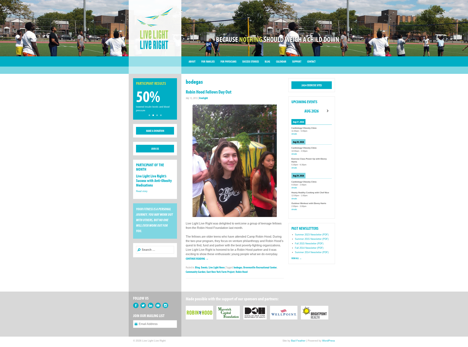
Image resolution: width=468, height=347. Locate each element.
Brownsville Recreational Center (260, 267)
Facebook (136, 305)
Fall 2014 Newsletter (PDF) (309, 248)
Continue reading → (197, 258)
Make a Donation (155, 131)
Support (296, 61)
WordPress (328, 340)
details (294, 134)
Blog (267, 61)
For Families (208, 61)
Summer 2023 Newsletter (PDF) (312, 234)
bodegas (238, 267)
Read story (142, 191)
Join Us (155, 148)
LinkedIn (150, 305)
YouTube (158, 305)
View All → (296, 258)
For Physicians (228, 61)
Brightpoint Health (314, 308)
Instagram (165, 305)
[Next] (328, 111)
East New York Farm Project (221, 272)
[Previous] (295, 111)
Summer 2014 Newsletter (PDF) (312, 252)
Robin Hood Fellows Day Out (208, 92)
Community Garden (195, 272)
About (192, 61)
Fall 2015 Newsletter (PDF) (309, 243)
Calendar (281, 61)
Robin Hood (242, 272)
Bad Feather (298, 340)
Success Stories (250, 61)
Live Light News (217, 267)
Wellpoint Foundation (283, 308)
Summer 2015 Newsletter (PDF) (312, 239)
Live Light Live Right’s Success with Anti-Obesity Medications (154, 180)
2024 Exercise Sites (311, 85)
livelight (203, 98)
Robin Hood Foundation (199, 308)
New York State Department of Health (255, 308)
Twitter (143, 305)
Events (204, 267)
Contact (311, 61)
